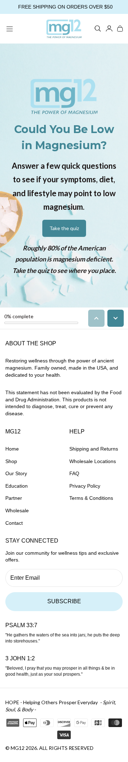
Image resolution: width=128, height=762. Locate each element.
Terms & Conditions (91, 498)
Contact (14, 523)
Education (16, 486)
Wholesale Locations (92, 461)
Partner (13, 498)
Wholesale (17, 510)
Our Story (16, 473)
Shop (11, 461)
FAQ (74, 473)
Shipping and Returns (93, 449)
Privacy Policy (84, 486)
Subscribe (64, 601)
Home (12, 449)
